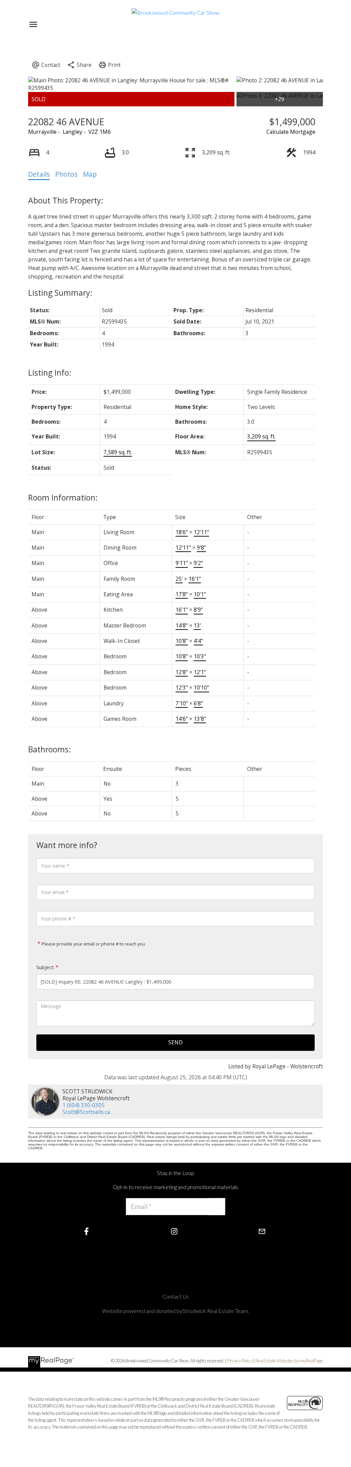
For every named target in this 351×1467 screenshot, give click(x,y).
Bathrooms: (49, 749)
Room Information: (63, 497)
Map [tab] (90, 174)
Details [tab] (39, 174)
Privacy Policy (239, 1360)
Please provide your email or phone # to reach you (92, 944)
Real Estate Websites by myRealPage (289, 1360)
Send (175, 1042)
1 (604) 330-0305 (83, 1105)
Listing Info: (49, 372)
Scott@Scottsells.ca (86, 1112)
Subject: (45, 967)
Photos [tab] (66, 174)
